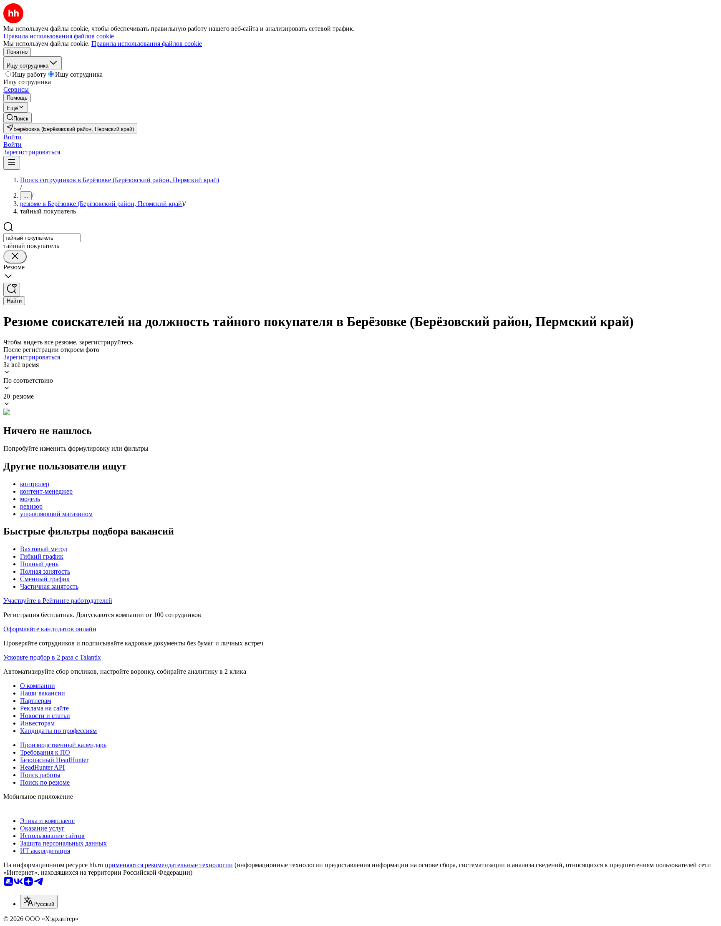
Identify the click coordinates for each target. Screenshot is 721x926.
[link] (17, 118)
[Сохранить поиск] (11, 289)
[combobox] (42, 237)
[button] (12, 137)
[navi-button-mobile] (11, 163)
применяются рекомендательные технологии (169, 864)
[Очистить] (15, 256)
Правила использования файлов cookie (146, 43)
